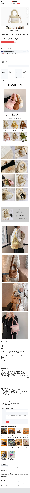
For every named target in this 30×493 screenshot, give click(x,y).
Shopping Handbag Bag (4, 485)
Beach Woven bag (10, 469)
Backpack (16, 469)
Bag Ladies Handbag (20, 483)
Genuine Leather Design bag (11, 467)
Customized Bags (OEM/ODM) (4, 470)
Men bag (23, 469)
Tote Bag (12, 5)
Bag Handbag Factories (4, 481)
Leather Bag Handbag (11, 485)
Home (1, 5)
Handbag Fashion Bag (11, 481)
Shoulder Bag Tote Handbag (4, 483)
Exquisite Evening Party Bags (4, 469)
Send (7, 421)
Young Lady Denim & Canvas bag (25, 467)
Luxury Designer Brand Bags (4, 467)
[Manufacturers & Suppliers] (15, 1)
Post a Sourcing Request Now (23, 421)
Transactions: (13, 53)
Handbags (9, 5)
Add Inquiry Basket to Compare (15, 30)
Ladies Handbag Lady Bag (13, 483)
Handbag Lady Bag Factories (23, 481)
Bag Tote (17, 481)
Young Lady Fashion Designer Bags (18, 467)
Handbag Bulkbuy (18, 485)
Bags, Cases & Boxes (5, 5)
